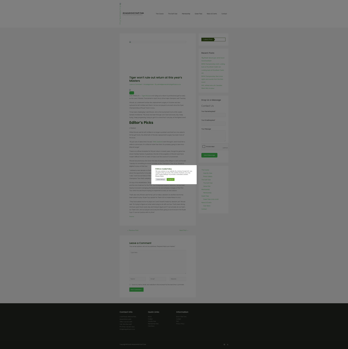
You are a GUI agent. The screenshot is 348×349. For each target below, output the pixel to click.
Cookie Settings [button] (161, 179)
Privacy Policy (159, 176)
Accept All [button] (170, 179)
